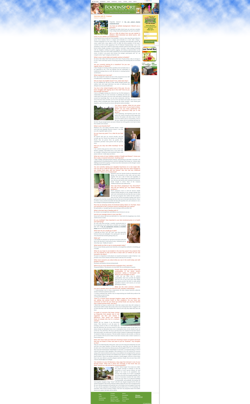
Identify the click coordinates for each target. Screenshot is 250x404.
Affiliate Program (115, 401)
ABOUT (135, 1)
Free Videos (125, 399)
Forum (124, 401)
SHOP (108, 1)
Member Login (114, 399)
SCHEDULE (114, 1)
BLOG (120, 1)
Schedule (101, 400)
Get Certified (113, 397)
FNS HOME (96, 1)
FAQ (100, 394)
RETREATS (102, 1)
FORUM (125, 1)
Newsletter (125, 395)
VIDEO (130, 1)
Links (100, 396)
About (124, 393)
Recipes (124, 397)
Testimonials (102, 398)
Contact (112, 393)
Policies (112, 395)
